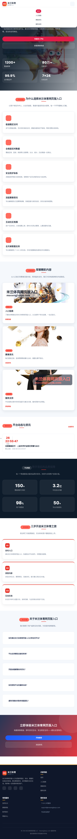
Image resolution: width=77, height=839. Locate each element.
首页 (38, 11)
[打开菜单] (72, 4)
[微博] (4, 788)
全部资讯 (71, 426)
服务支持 (38, 24)
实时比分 (5, 803)
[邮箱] (21, 788)
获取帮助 (8, 406)
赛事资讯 (38, 20)
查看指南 (8, 319)
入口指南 (38, 15)
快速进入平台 (38, 39)
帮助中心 (5, 816)
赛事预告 (5, 807)
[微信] (10, 788)
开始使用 (39, 738)
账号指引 (5, 812)
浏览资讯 (8, 363)
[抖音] (15, 788)
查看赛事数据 (39, 46)
